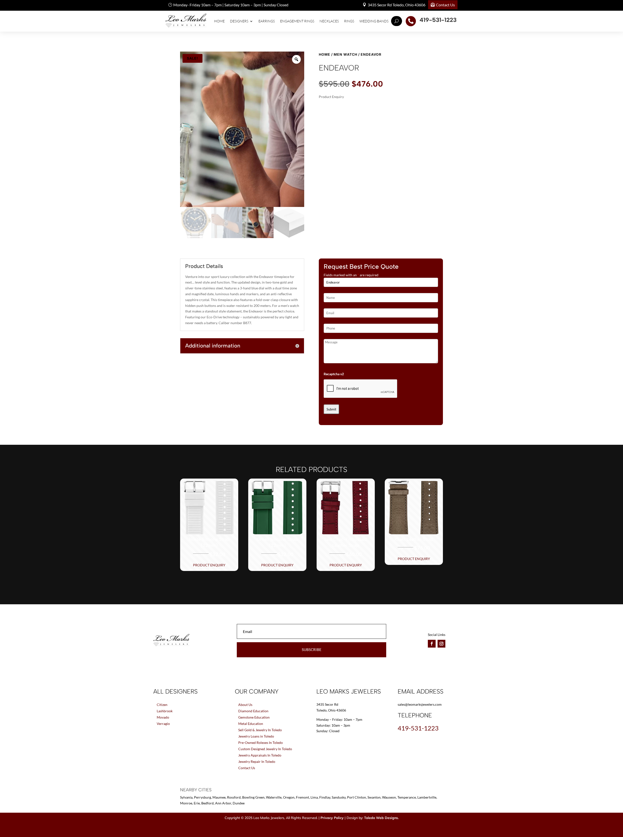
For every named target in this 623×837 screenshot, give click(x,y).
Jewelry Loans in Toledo (256, 736)
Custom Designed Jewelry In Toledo (265, 749)
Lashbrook (165, 711)
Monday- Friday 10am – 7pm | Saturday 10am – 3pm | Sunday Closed (230, 4)
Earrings (266, 21)
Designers (239, 21)
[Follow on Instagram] (441, 644)
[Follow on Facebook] (432, 644)
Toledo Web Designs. (381, 818)
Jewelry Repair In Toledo (256, 761)
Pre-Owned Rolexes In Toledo (260, 742)
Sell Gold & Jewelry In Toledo (260, 730)
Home (219, 21)
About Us (245, 705)
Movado (163, 717)
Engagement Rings (297, 21)
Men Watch (345, 54)
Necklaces (329, 21)
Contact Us (445, 4)
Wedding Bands (373, 21)
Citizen (162, 705)
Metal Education (250, 723)
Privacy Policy (332, 818)
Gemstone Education (254, 717)
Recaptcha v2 (334, 374)
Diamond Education (253, 711)
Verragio (163, 723)
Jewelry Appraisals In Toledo (259, 755)
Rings (349, 21)
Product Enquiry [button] (209, 565)
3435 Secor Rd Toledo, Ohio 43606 (396, 4)
